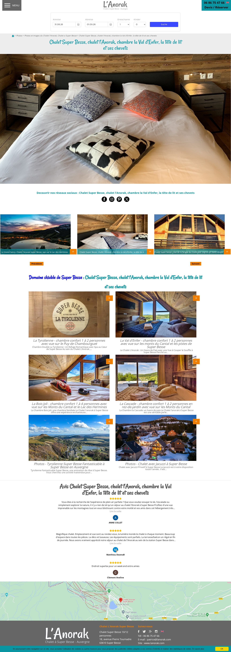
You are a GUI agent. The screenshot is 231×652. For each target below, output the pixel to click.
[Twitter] (146, 631)
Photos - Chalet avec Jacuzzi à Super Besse (156, 464)
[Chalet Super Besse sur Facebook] (140, 631)
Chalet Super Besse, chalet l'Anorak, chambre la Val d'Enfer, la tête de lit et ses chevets (118, 35)
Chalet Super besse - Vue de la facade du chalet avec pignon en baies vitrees (188, 252)
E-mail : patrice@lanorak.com (154, 639)
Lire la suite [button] (115, 511)
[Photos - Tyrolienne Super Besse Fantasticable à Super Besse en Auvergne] (109, 421)
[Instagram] (158, 631)
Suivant (196, 263)
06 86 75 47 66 (214, 3)
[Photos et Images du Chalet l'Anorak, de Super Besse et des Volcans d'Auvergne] (67, 635)
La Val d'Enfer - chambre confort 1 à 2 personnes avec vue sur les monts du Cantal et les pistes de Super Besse (156, 343)
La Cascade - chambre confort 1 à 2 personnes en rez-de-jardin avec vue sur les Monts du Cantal (156, 405)
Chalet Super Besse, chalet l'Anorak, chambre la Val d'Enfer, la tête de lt (112, 252)
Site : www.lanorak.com (151, 643)
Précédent (36, 263)
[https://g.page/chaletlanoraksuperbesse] (152, 631)
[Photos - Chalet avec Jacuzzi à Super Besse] (196, 421)
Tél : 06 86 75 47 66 (148, 635)
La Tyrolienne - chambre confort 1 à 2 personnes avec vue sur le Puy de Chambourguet (69, 342)
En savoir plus (198, 649)
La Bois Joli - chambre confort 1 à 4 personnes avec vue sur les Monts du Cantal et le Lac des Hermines (69, 405)
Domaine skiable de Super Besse (55, 277)
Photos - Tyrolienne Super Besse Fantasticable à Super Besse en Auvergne (69, 465)
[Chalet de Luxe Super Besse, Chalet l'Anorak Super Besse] (13, 35)
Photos (19, 35)
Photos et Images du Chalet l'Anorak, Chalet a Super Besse (50, 35)
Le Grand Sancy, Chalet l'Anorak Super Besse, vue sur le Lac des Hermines (34, 252)
